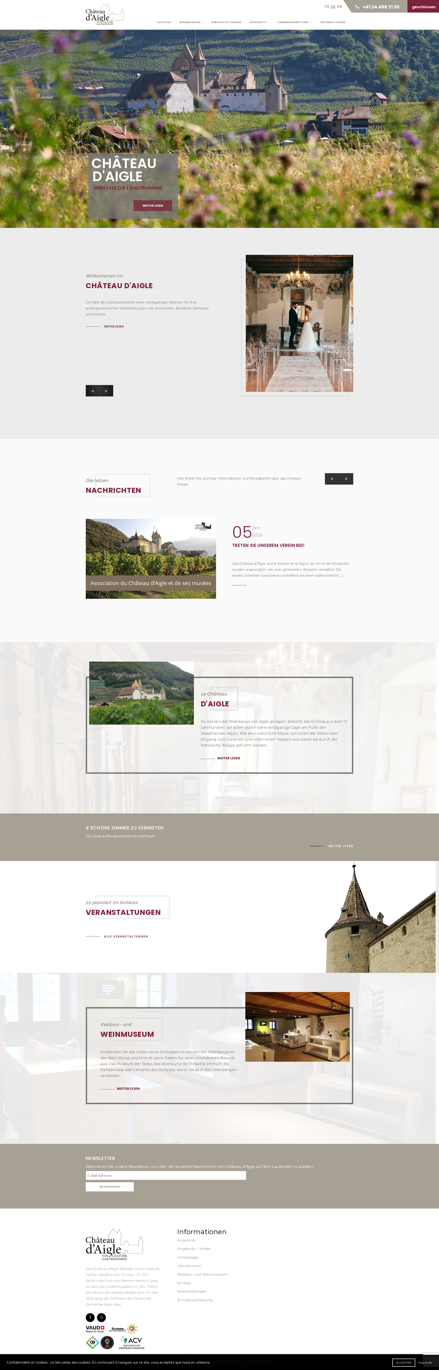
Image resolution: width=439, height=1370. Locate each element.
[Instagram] (101, 1317)
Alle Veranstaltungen (126, 936)
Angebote (258, 22)
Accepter (404, 1362)
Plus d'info (425, 1362)
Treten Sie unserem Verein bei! (268, 545)
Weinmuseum (190, 22)
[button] (92, 390)
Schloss (164, 22)
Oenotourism (189, 1266)
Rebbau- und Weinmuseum (202, 1274)
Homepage (187, 1257)
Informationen (332, 22)
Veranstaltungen (226, 22)
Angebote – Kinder (194, 1248)
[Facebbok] (90, 1317)
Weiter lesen (115, 115)
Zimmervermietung (294, 22)
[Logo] (114, 1244)
